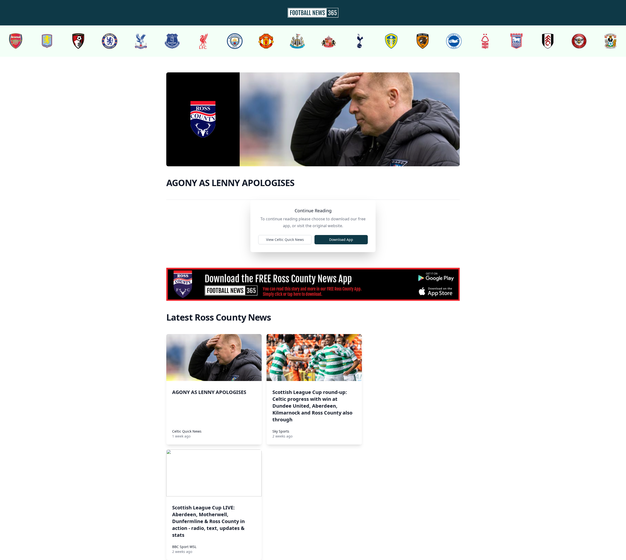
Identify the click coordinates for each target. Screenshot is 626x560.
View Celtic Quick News (285, 239)
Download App (341, 239)
